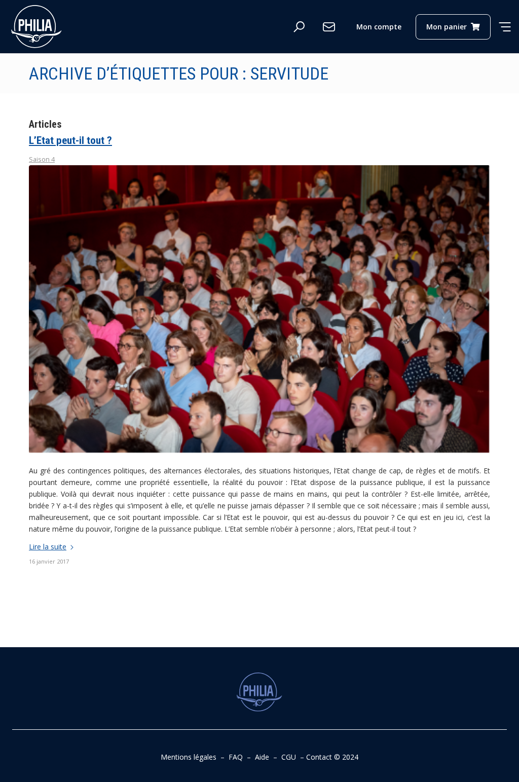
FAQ (236, 757)
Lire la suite (47, 546)
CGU (288, 757)
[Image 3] (259, 309)
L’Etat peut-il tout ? (70, 140)
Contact (319, 757)
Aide (262, 757)
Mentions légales (188, 757)
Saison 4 (42, 159)
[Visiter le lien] (36, 26)
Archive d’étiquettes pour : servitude (178, 73)
